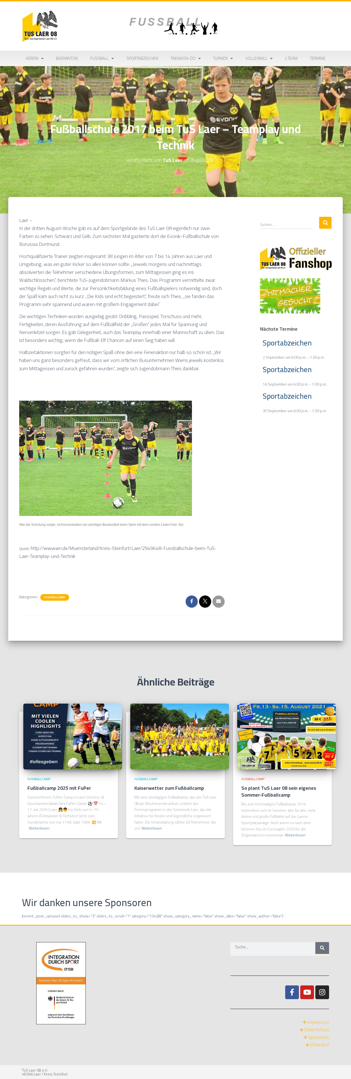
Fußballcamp (54, 597)
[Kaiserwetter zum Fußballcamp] (179, 736)
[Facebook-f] (292, 992)
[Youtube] (307, 992)
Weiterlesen (39, 828)
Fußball (99, 58)
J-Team (291, 58)
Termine (317, 58)
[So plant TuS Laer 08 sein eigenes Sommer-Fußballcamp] (286, 736)
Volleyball (256, 58)
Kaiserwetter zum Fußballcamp (169, 788)
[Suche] (322, 948)
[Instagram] (322, 992)
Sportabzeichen (142, 58)
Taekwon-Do (183, 58)
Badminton (67, 58)
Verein (32, 58)
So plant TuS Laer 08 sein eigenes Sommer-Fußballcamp (278, 791)
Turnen (220, 58)
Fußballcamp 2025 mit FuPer (59, 788)
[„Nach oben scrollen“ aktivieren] (340, 1068)
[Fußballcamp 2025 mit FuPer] (72, 736)
